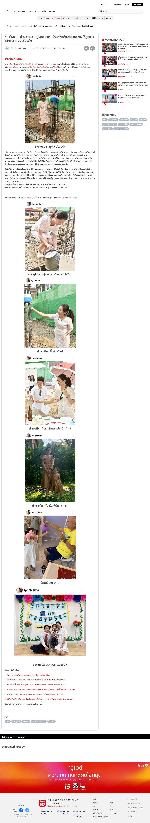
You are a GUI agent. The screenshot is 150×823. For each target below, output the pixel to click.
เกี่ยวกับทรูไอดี (132, 799)
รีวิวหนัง (85, 18)
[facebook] (21, 810)
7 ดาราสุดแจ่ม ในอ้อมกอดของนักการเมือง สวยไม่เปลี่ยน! (28, 675)
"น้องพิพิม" (57, 67)
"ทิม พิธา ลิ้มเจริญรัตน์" (38, 67)
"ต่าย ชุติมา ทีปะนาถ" (13, 64)
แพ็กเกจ (113, 810)
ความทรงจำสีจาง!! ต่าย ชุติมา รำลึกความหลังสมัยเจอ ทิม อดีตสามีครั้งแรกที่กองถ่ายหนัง (41, 689)
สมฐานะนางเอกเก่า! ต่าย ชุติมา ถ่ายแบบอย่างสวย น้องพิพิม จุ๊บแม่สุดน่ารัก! (35, 694)
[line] (15, 810)
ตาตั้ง (44, 11)
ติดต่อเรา (131, 816)
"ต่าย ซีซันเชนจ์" (31, 64)
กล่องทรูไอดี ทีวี (117, 4)
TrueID (13, 4)
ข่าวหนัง (76, 18)
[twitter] (27, 810)
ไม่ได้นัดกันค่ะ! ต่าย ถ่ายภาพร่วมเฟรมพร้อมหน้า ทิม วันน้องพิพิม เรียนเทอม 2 (36, 680)
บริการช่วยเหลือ (133, 812)
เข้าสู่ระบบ (137, 4)
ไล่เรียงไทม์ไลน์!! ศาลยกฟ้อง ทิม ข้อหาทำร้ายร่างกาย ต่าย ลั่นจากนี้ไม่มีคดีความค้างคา (40, 699)
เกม (36, 11)
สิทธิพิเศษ (21, 11)
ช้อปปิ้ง (95, 810)
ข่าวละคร (66, 18)
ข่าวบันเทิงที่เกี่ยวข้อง (13, 747)
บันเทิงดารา (19, 26)
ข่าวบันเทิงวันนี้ (13, 58)
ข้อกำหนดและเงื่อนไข (134, 804)
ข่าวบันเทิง (56, 18)
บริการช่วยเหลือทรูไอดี (100, 817)
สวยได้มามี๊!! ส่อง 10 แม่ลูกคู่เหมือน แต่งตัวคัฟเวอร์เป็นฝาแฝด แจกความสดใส (36, 685)
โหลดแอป (104, 4)
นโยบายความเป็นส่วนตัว (135, 808)
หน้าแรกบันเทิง (43, 18)
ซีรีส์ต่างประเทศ (97, 18)
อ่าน (30, 11)
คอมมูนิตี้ (113, 813)
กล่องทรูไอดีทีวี (98, 813)
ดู (14, 11)
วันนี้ (8, 11)
